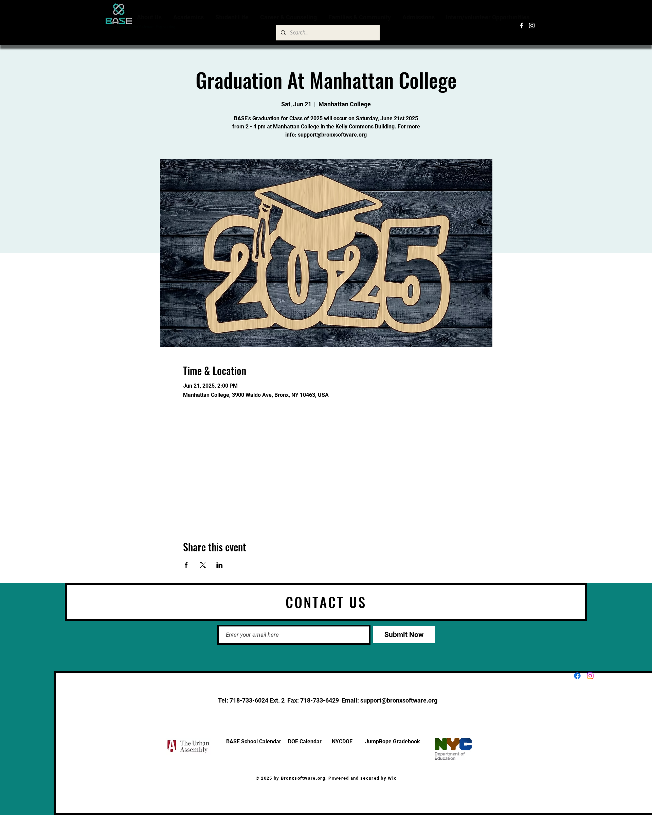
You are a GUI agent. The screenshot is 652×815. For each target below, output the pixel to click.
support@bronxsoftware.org (398, 700)
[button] (150, 17)
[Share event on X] (203, 565)
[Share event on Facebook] (186, 565)
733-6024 (255, 700)
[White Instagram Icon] (532, 25)
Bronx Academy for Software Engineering (140, 27)
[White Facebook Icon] (521, 25)
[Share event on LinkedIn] (219, 565)
